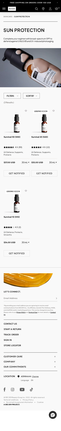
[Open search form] (36, 8)
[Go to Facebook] (5, 389)
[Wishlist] (26, 108)
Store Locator (12, 345)
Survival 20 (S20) (39, 137)
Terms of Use (33, 312)
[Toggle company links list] (55, 362)
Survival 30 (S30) (12, 137)
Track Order (11, 334)
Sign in (8, 340)
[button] (53, 415)
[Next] (57, 2)
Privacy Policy (21, 312)
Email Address (10, 298)
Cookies (40, 402)
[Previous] (3, 2)
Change (35, 376)
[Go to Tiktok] (31, 389)
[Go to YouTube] (22, 389)
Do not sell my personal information (19, 402)
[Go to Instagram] (12, 389)
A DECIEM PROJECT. (12, 405)
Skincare (7, 17)
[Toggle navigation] (4, 8)
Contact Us (10, 323)
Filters (10, 96)
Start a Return (12, 329)
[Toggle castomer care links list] (55, 356)
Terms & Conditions (11, 400)
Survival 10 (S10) (12, 217)
